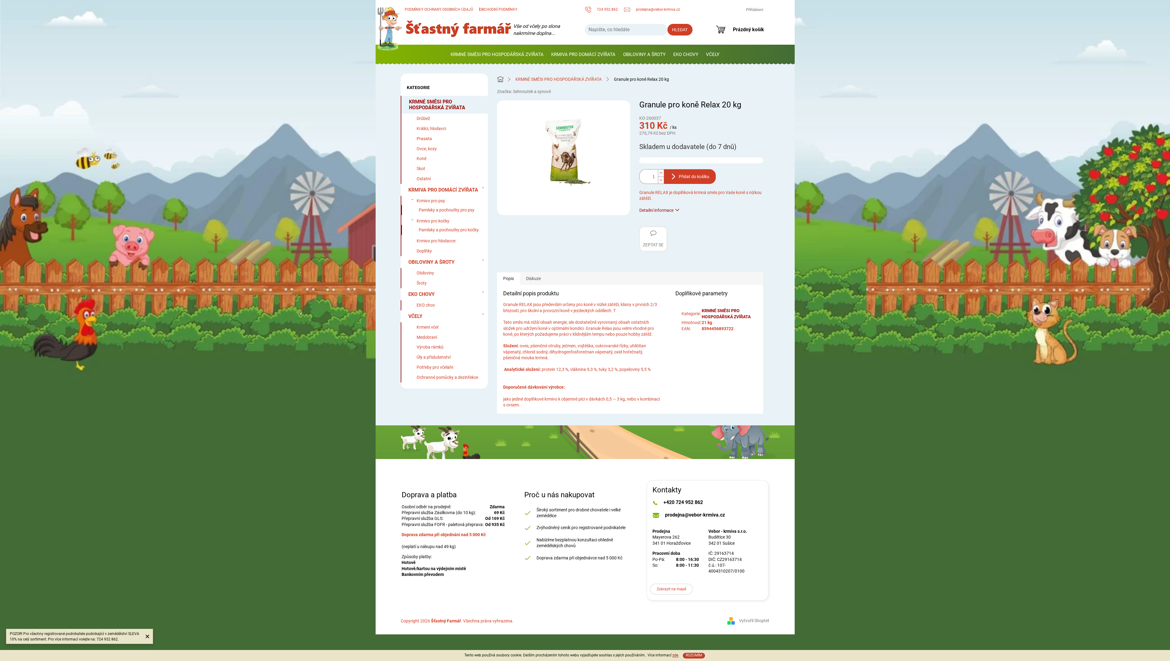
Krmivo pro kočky (433, 220)
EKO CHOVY (421, 294)
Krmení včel (427, 327)
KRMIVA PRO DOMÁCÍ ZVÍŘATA (443, 190)
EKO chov (426, 305)
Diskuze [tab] (533, 278)
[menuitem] (497, 54)
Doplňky (424, 250)
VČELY (415, 316)
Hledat (680, 29)
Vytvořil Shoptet (754, 620)
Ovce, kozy (427, 148)
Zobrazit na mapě (671, 589)
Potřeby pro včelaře (435, 367)
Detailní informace (656, 210)
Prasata (424, 138)
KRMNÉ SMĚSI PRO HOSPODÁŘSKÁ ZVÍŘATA (437, 104)
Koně (421, 158)
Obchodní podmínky (498, 9)
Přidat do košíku (694, 176)
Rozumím (694, 655)
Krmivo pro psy (431, 200)
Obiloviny (425, 273)
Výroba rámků (430, 347)
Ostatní (424, 178)
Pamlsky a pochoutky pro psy (446, 209)
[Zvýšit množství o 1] (661, 173)
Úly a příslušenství (434, 357)
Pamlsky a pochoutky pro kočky (449, 229)
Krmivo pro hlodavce (436, 240)
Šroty (422, 283)
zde (675, 655)
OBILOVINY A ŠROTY (431, 262)
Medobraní (427, 337)
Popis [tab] (508, 278)
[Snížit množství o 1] (661, 180)
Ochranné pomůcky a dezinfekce (447, 377)
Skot (421, 168)
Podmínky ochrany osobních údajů (439, 9)
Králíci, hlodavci (431, 128)
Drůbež (423, 118)
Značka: (524, 91)
